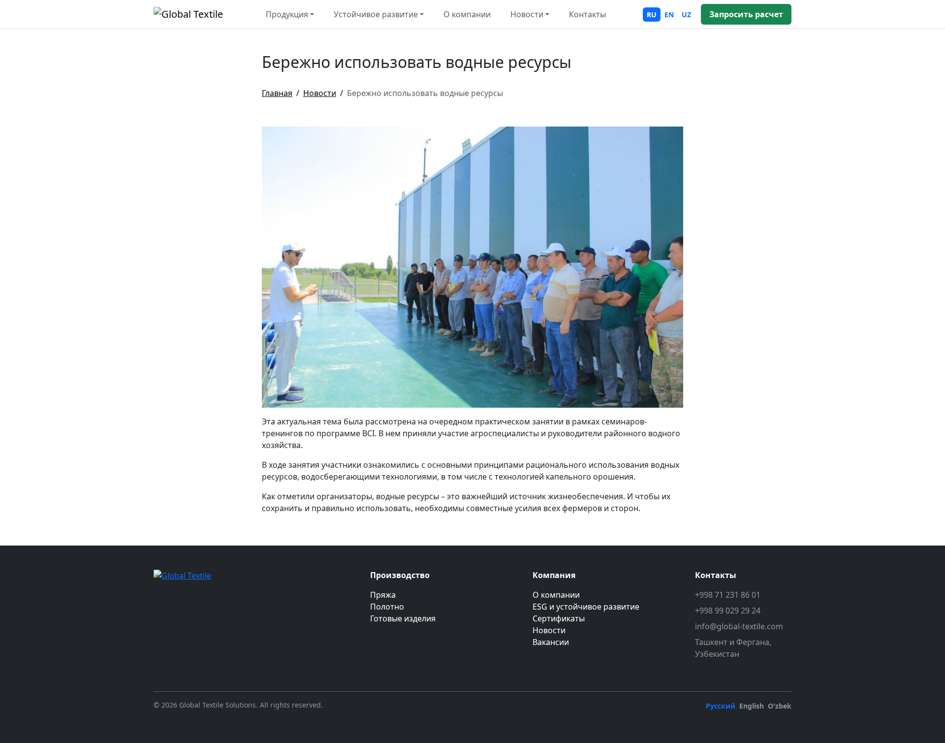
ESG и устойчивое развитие (586, 606)
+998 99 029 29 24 (727, 610)
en (669, 14)
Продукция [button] (287, 14)
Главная (277, 93)
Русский (720, 706)
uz (686, 14)
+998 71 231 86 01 (727, 594)
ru (652, 14)
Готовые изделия (403, 618)
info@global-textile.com (739, 626)
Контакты (587, 14)
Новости (319, 93)
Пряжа (383, 594)
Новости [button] (526, 14)
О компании (467, 14)
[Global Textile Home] (188, 14)
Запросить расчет (746, 14)
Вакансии (551, 642)
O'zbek (779, 706)
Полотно (387, 606)
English (751, 706)
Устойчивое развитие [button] (376, 14)
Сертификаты (559, 618)
